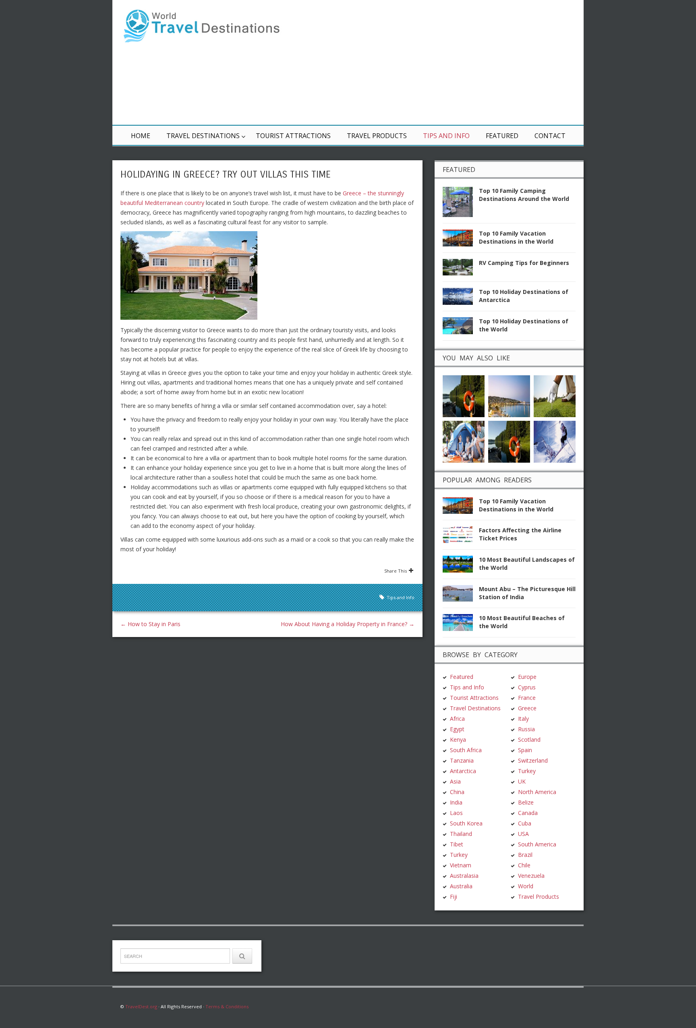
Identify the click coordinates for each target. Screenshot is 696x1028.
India (456, 802)
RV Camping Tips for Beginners (524, 263)
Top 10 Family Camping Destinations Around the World (524, 195)
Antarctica (463, 771)
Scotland (529, 739)
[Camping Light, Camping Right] (464, 441)
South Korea (466, 823)
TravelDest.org (141, 1006)
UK (522, 781)
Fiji (453, 896)
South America (537, 844)
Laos (456, 813)
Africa (457, 718)
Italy (523, 718)
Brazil (525, 854)
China (457, 792)
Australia (461, 886)
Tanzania (462, 760)
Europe (527, 677)
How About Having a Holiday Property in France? (347, 624)
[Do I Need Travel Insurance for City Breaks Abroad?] (509, 441)
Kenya (458, 739)
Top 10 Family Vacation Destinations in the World (516, 237)
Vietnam (460, 865)
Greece (527, 708)
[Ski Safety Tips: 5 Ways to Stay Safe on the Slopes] (555, 441)
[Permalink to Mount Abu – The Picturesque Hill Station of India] (461, 596)
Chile (524, 865)
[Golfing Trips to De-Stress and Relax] (555, 395)
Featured (502, 136)
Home (140, 136)
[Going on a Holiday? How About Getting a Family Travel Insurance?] (464, 395)
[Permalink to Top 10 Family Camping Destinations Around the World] (461, 204)
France (527, 697)
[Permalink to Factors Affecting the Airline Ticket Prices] (461, 537)
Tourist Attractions (293, 136)
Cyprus (527, 687)
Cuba (524, 823)
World (525, 886)
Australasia (464, 875)
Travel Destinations (203, 136)
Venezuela (531, 875)
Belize (526, 802)
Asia (455, 781)
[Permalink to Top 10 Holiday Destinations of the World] (461, 328)
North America (537, 792)
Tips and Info (446, 136)
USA (523, 834)
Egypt (457, 729)
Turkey (459, 854)
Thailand (461, 834)
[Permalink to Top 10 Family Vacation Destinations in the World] (461, 240)
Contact (550, 136)
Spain (525, 750)
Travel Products (377, 136)
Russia (526, 729)
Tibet (456, 844)
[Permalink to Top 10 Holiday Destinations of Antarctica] (461, 298)
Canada (528, 813)
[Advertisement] (445, 62)
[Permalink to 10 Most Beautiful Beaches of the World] (461, 625)
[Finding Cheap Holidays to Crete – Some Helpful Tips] (509, 395)
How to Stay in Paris (150, 624)
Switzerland (533, 760)
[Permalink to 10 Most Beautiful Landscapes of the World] (461, 566)
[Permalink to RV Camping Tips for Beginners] (461, 269)
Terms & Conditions (227, 1006)
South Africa (466, 750)
